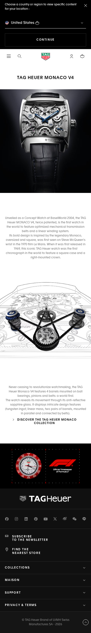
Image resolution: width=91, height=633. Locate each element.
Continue (61, 39)
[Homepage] (45, 56)
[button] (71, 56)
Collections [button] (17, 567)
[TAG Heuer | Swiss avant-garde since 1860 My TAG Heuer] (46, 498)
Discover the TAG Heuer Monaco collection (46, 421)
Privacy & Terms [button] (21, 605)
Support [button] (13, 592)
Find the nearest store (26, 551)
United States (22, 23)
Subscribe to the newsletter (30, 538)
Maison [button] (12, 580)
